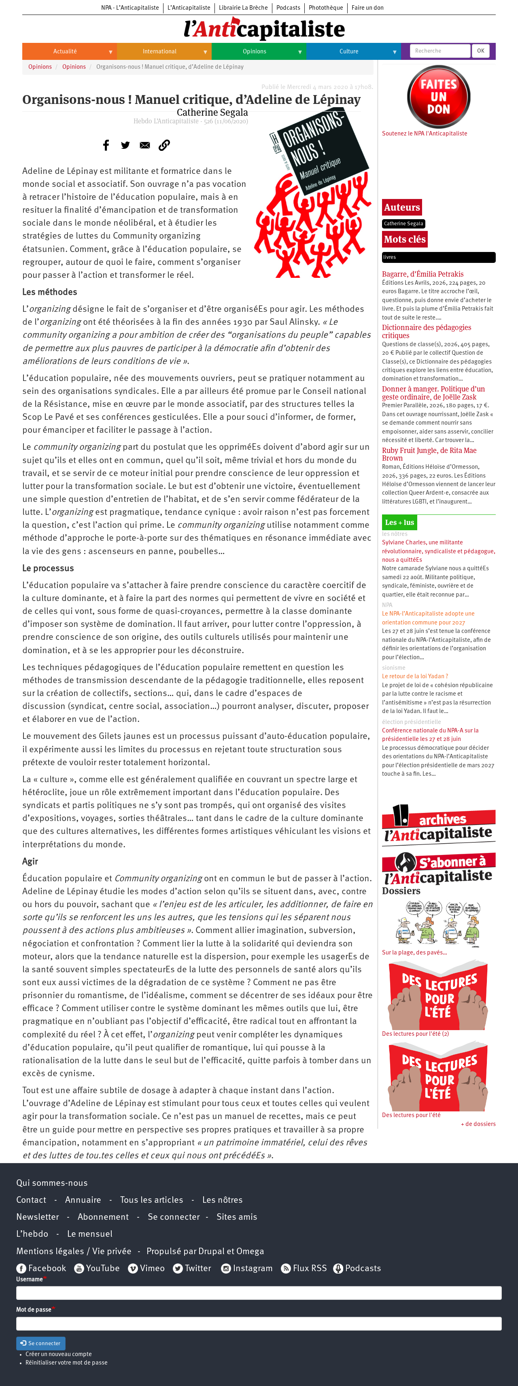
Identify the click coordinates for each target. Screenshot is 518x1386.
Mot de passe (33, 1310)
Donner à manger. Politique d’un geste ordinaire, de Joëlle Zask (433, 393)
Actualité (49, 55)
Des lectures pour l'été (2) (415, 1034)
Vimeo (152, 1269)
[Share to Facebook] (106, 145)
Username (29, 1280)
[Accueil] (259, 28)
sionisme (393, 668)
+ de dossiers (478, 1124)
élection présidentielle (411, 722)
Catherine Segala (403, 223)
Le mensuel (90, 1234)
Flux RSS (310, 1269)
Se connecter (174, 1217)
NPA (387, 606)
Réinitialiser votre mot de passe (66, 1363)
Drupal (211, 1252)
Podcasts (288, 8)
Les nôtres (222, 1200)
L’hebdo (32, 1234)
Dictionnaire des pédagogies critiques (426, 331)
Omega (250, 1252)
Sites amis (237, 1217)
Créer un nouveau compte (58, 1355)
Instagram (253, 1269)
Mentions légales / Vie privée (74, 1252)
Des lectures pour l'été (411, 1116)
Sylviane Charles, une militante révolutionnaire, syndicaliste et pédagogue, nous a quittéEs (438, 551)
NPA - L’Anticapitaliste (130, 8)
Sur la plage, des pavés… (414, 953)
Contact (31, 1200)
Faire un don (368, 8)
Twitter (198, 1269)
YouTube (102, 1269)
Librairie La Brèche (243, 8)
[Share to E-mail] (145, 145)
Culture (332, 55)
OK (480, 51)
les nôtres (395, 534)
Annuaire (83, 1200)
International (146, 55)
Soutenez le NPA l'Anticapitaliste (424, 134)
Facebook (46, 1269)
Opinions (239, 55)
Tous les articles (151, 1200)
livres (389, 257)
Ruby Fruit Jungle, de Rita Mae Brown (429, 454)
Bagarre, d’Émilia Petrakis (423, 274)
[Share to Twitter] (125, 145)
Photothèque (326, 8)
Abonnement (103, 1217)
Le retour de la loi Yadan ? (415, 677)
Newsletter (37, 1217)
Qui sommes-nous (52, 1183)
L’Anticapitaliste (189, 8)
